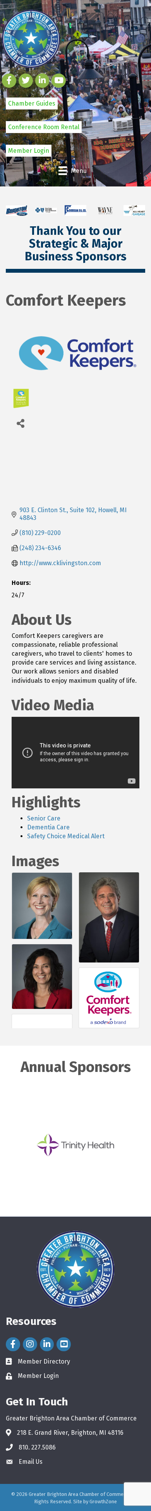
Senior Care (43, 818)
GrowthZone (103, 1501)
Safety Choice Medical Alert (66, 836)
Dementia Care (48, 827)
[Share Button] (20, 423)
